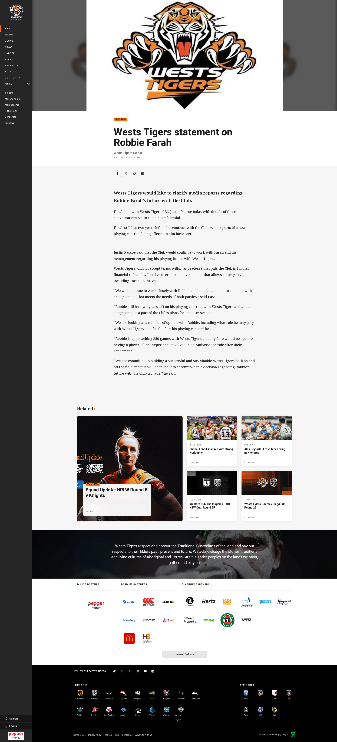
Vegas (9, 40)
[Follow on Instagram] (137, 671)
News (8, 28)
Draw (8, 47)
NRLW (8, 71)
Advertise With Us (143, 734)
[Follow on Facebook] (122, 671)
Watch (9, 34)
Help (117, 734)
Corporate (10, 116)
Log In (13, 726)
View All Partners (185, 654)
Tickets (9, 92)
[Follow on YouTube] (145, 671)
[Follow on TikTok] (114, 671)
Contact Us (127, 734)
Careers (108, 734)
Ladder (10, 53)
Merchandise (12, 98)
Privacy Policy (94, 734)
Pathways (12, 65)
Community (13, 77)
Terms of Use (79, 734)
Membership (12, 104)
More (8, 84)
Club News (120, 119)
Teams (9, 59)
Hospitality (11, 110)
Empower (10, 122)
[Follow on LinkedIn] (152, 671)
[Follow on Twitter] (129, 671)
